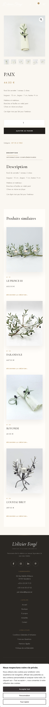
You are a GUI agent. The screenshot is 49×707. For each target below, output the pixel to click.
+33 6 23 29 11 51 (24, 583)
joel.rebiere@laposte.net (24, 592)
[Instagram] (21, 563)
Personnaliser (24, 695)
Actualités (24, 618)
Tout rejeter (24, 702)
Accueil (24, 604)
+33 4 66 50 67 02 (24, 587)
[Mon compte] (30, 4)
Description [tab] (12, 153)
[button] (41, 19)
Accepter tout (24, 689)
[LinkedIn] (28, 563)
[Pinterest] (35, 563)
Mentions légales (24, 643)
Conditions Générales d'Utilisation (24, 635)
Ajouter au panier (24, 131)
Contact (24, 622)
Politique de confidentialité (24, 648)
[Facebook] (13, 563)
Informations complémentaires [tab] (21, 157)
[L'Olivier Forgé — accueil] (12, 4)
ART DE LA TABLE (17, 143)
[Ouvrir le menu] (44, 4)
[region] (24, 685)
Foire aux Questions (24, 639)
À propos (24, 613)
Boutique (24, 609)
